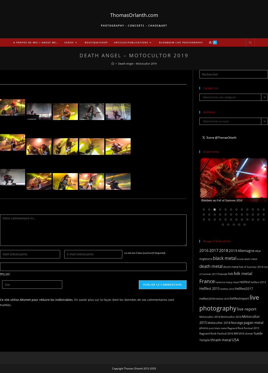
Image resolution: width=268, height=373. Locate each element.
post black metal (218, 328)
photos (203, 328)
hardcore (220, 282)
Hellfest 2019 (222, 298)
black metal (224, 258)
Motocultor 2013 (209, 317)
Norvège (237, 323)
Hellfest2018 (207, 298)
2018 (223, 250)
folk (230, 274)
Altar (258, 251)
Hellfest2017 (244, 288)
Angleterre (205, 259)
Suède (258, 333)
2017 (213, 250)
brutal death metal (247, 259)
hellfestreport (239, 298)
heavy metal (232, 282)
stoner (249, 333)
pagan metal (253, 322)
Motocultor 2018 (218, 323)
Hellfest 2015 (209, 288)
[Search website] (250, 43)
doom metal (230, 267)
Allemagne (246, 250)
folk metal (243, 273)
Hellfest (245, 282)
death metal (211, 266)
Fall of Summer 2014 (251, 266)
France (207, 281)
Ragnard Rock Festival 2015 (243, 328)
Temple (204, 340)
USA (235, 339)
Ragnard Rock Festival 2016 (216, 333)
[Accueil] (112, 63)
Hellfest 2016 (227, 288)
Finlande (222, 274)
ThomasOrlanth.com (134, 14)
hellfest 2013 (258, 282)
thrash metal (220, 339)
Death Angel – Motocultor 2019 (137, 63)
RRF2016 (239, 333)
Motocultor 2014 (231, 317)
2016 (204, 250)
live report (246, 309)
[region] (233, 194)
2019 (233, 250)
